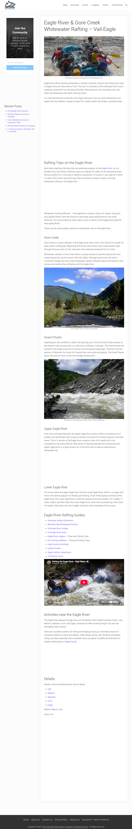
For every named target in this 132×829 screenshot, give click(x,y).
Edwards (52, 697)
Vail (49, 689)
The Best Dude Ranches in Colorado (21, 126)
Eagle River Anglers (56, 536)
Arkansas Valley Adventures (60, 520)
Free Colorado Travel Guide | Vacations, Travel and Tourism (65, 827)
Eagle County (71, 641)
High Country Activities (58, 544)
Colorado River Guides (58, 528)
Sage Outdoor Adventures (59, 552)
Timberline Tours (55, 556)
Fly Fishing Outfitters (57, 540)
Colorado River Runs (57, 532)
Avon (50, 701)
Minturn (51, 693)
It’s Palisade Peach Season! (17, 111)
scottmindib (93, 329)
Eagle (50, 705)
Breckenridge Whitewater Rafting (63, 524)
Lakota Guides (54, 548)
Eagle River (107, 168)
